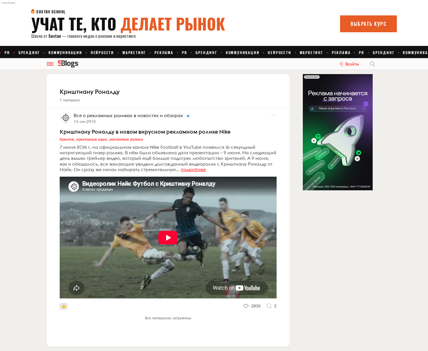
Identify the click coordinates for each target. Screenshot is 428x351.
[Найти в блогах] (372, 64)
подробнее (193, 169)
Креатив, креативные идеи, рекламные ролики (101, 139)
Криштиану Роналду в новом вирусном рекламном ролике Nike (145, 131)
